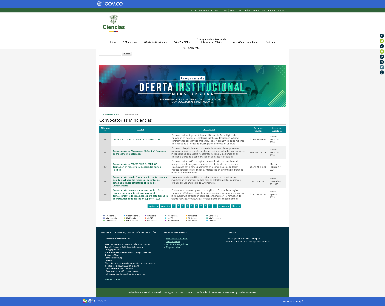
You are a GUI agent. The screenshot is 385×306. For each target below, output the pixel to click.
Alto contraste (206, 10)
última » (236, 206)
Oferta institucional (154, 42)
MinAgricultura (215, 218)
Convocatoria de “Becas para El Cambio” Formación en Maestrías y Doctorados (140, 152)
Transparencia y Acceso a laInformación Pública (211, 41)
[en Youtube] (382, 51)
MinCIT (150, 218)
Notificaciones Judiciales (177, 244)
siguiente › (224, 206)
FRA (225, 10)
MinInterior (192, 216)
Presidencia (111, 216)
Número (105, 128)
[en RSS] (382, 62)
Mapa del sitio (173, 247)
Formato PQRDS (112, 279)
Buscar (126, 54)
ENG (217, 10)
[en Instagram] (382, 46)
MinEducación (173, 221)
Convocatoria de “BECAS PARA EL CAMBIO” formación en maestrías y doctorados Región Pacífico (137, 167)
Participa (270, 42)
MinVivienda (152, 221)
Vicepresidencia (133, 216)
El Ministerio (129, 42)
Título (140, 129)
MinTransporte (132, 221)
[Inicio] (112, 23)
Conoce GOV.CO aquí (292, 301)
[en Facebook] (382, 35)
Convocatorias (112, 114)
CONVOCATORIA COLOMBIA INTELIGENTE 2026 (137, 139)
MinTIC (170, 218)
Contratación (268, 10)
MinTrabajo (192, 221)
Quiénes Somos (251, 10)
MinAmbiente (111, 221)
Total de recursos (258, 129)
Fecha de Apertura (277, 129)
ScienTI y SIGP (181, 42)
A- (196, 10)
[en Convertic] (382, 72)
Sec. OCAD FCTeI (191, 48)
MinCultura (192, 218)
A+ (192, 10)
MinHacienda (111, 218)
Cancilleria (213, 216)
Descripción (209, 129)
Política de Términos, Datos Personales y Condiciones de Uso (227, 292)
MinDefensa (172, 216)
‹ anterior (165, 206)
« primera (153, 206)
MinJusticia (151, 216)
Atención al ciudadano (245, 42)
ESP (239, 10)
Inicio (113, 42)
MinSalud (213, 221)
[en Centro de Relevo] (382, 67)
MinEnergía (131, 218)
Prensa (281, 10)
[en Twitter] (382, 41)
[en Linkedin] (382, 56)
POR (232, 10)
